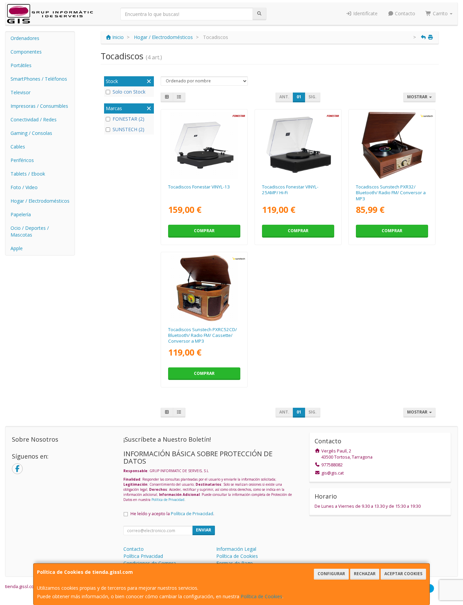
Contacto (404, 13)
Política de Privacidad (168, 499)
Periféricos (22, 160)
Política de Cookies (261, 596)
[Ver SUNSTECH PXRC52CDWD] (204, 288)
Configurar (331, 574)
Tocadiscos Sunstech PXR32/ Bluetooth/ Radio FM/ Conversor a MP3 (391, 193)
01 (299, 97)
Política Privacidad (143, 556)
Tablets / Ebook (28, 173)
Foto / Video (24, 187)
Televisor (21, 92)
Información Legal (236, 549)
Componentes (26, 51)
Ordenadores (25, 38)
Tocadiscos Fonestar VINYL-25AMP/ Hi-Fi (290, 190)
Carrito (440, 13)
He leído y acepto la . (172, 514)
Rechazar (365, 574)
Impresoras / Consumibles (39, 106)
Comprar (204, 231)
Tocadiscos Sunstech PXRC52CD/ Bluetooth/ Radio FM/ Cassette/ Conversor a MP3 (202, 335)
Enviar (203, 530)
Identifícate (365, 13)
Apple (17, 248)
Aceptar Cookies (403, 574)
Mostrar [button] (417, 97)
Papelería (21, 214)
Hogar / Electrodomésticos (40, 201)
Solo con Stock (129, 91)
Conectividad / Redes (34, 119)
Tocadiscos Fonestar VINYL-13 (199, 187)
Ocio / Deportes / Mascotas (30, 231)
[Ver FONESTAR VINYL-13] (204, 145)
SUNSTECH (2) (128, 129)
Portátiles (21, 65)
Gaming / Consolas (31, 133)
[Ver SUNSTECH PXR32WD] (392, 145)
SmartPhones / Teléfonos (39, 79)
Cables (18, 146)
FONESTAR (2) (128, 119)
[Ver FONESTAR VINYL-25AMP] (298, 145)
